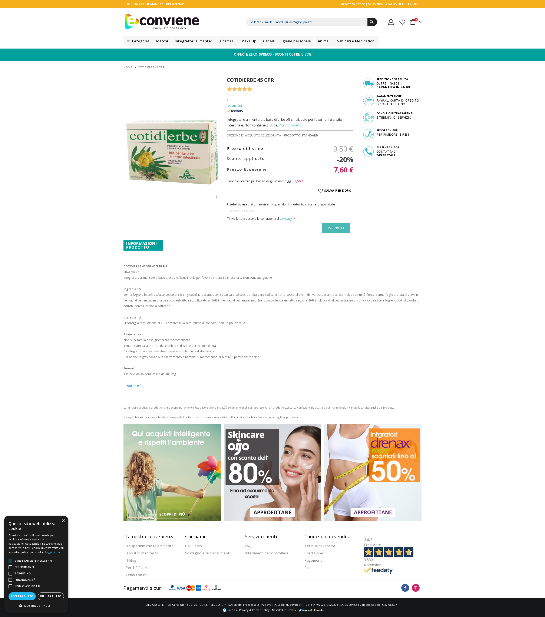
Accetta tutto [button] (22, 596)
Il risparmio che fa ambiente (149, 546)
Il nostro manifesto (142, 553)
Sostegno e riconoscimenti (207, 553)
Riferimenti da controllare (266, 553)
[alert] (36, 564)
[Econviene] (162, 22)
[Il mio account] (391, 22)
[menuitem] (138, 41)
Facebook (405, 588)
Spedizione (313, 553)
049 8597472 (175, 4)
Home (127, 67)
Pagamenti (313, 560)
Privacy (287, 219)
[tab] (143, 245)
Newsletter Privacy (284, 610)
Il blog (131, 560)
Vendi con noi (137, 575)
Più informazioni (291, 125)
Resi (307, 567)
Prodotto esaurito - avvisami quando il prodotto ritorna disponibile (281, 204)
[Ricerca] (372, 22)
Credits (232, 610)
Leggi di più (133, 385)
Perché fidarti (137, 567)
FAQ (248, 546)
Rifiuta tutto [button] (50, 596)
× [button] (63, 520)
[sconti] (373, 472)
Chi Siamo (193, 546)
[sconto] (272, 472)
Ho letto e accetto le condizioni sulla (261, 219)
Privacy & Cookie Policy (254, 610)
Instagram (416, 588)
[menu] (272, 41)
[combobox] (312, 22)
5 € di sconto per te (350, 4)
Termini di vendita (319, 546)
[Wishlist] (402, 22)
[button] (217, 197)
